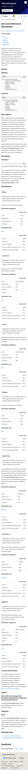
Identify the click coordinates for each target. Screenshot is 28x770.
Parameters (5, 42)
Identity (3, 510)
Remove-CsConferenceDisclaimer (13, 738)
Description (5, 38)
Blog (21, 761)
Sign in (25, 16)
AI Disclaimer (4, 761)
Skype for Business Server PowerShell (15, 31)
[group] (14, 166)
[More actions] (25, 19)
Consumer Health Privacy (7, 765)
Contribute (4, 763)
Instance (3, 577)
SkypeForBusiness (10, 19)
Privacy (10, 763)
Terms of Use (20, 765)
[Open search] (21, 16)
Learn (2, 19)
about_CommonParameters (11, 688)
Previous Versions (14, 761)
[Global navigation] (1, 16)
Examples (4, 40)
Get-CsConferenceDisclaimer (12, 736)
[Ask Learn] (23, 19)
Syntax (4, 36)
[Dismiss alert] (25, 2)
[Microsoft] (14, 16)
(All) (2, 231)
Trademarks (4, 768)
